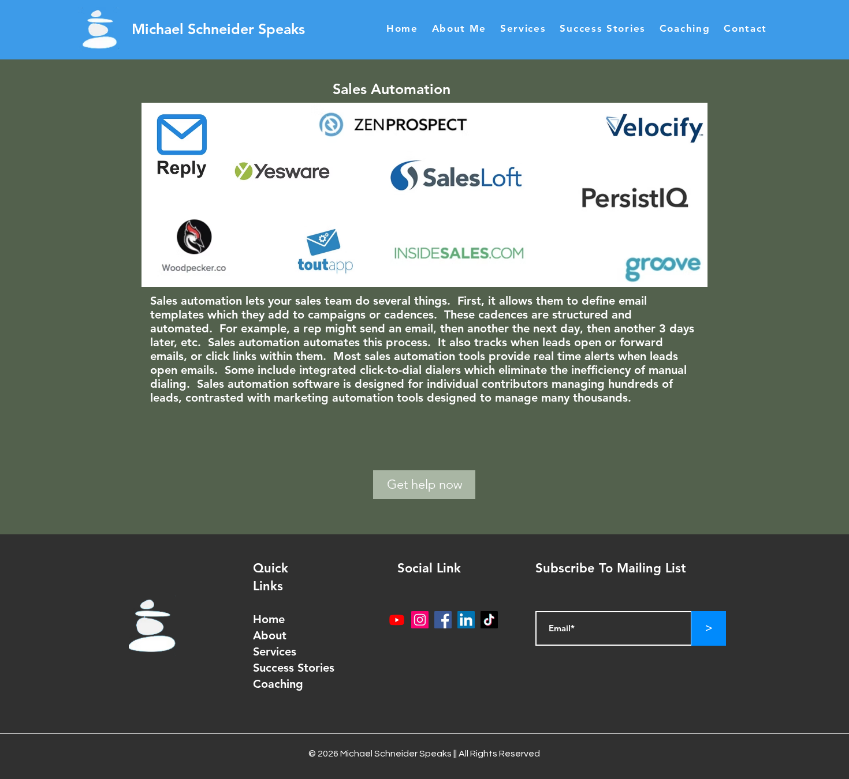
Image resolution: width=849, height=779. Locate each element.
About (271, 635)
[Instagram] (420, 619)
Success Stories (293, 668)
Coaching (278, 684)
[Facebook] (443, 619)
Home (269, 619)
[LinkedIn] (466, 619)
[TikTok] (489, 619)
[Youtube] (396, 619)
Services (274, 651)
